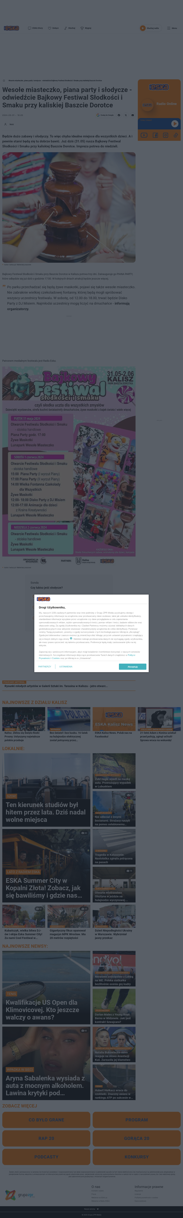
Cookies (56, 658)
